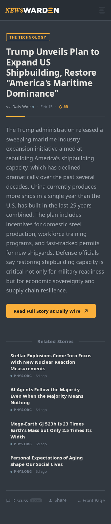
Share (61, 500)
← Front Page (91, 500)
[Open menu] (102, 10)
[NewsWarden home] (32, 10)
